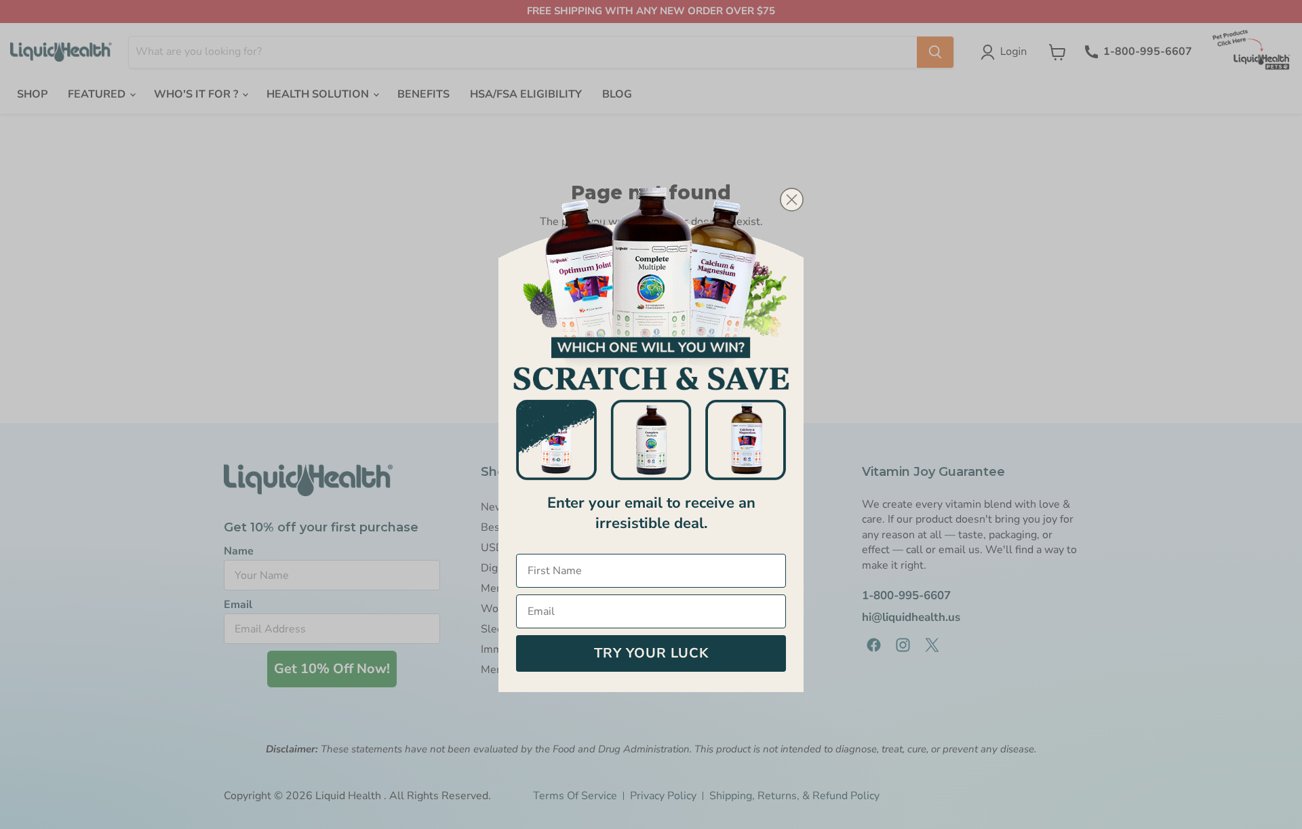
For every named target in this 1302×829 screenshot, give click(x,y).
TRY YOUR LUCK (651, 653)
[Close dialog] (792, 199)
